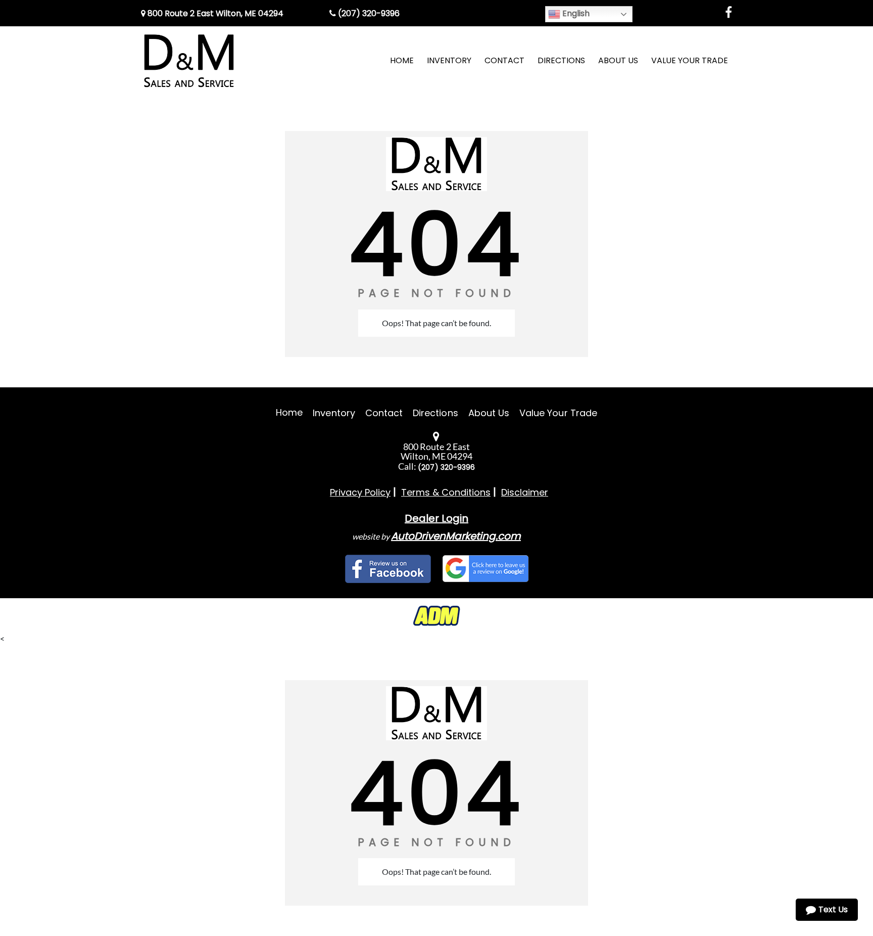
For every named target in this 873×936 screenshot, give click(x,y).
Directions (435, 413)
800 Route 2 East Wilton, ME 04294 (214, 13)
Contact (384, 413)
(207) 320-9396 (368, 13)
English (575, 13)
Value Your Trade (558, 413)
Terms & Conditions (446, 492)
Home (289, 412)
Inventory (334, 413)
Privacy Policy (360, 492)
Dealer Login (436, 518)
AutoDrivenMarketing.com (456, 536)
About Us (488, 413)
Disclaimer (524, 492)
